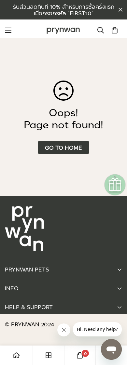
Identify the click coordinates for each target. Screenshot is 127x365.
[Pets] (63, 30)
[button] (114, 30)
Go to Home (63, 147)
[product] (16, 355)
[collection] (48, 355)
